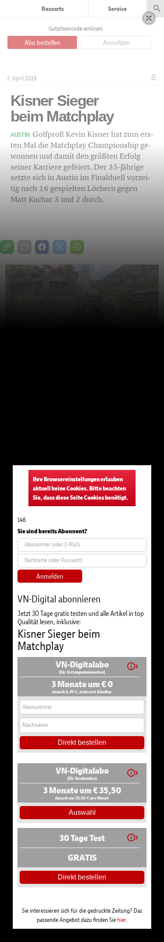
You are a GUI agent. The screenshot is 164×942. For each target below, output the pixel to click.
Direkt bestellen (82, 742)
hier (121, 919)
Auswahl (82, 812)
